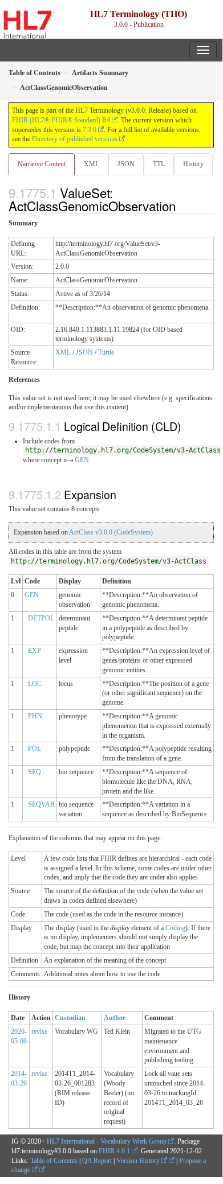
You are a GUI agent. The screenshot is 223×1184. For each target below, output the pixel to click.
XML (91, 164)
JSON (126, 164)
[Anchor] (182, 205)
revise (39, 1031)
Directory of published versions (74, 139)
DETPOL (41, 618)
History (193, 164)
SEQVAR (41, 804)
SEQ (34, 772)
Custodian (70, 1018)
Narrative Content (42, 164)
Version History (138, 1161)
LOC (35, 684)
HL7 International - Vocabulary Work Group (107, 1141)
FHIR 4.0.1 (114, 1151)
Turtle (106, 352)
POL (34, 749)
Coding (175, 928)
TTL (159, 164)
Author (114, 1018)
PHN (35, 716)
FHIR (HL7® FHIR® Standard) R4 (61, 120)
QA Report (97, 1161)
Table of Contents (54, 1161)
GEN (82, 460)
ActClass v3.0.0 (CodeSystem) (111, 532)
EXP (34, 651)
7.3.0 (89, 130)
